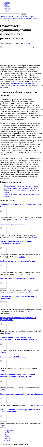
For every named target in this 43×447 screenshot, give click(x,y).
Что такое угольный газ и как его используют (17, 17)
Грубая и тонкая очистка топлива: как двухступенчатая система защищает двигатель (18, 338)
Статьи (7, 440)
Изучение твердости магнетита (12, 224)
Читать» (28, 219)
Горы (6, 5)
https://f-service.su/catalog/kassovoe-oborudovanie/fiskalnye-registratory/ (17, 84)
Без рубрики (9, 431)
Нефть (6, 436)
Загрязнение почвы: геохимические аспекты (17, 279)
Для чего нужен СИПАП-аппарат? (13, 357)
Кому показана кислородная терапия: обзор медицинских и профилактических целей (17, 375)
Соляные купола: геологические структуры (20, 188)
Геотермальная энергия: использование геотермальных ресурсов (16, 242)
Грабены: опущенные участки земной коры (17, 261)
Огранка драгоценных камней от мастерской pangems (21, 394)
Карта (6, 11)
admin (28, 43)
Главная (7, 3)
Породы (7, 9)
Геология (7, 7)
